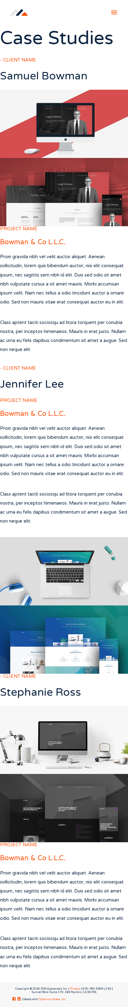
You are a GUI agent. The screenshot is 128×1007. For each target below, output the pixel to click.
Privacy (75, 989)
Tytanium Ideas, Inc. (52, 999)
